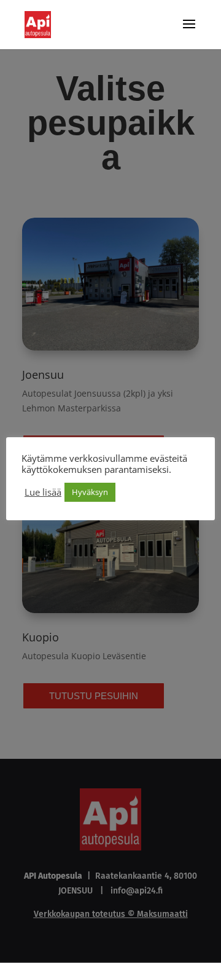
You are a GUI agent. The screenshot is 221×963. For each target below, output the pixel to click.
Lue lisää (43, 491)
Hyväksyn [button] (90, 491)
